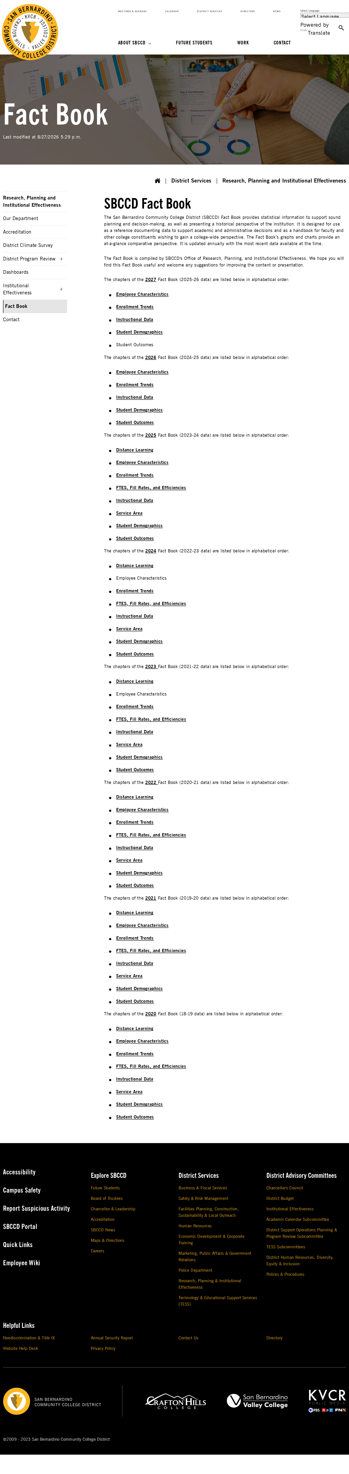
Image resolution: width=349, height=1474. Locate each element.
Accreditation (17, 232)
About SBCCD (132, 43)
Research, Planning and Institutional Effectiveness (284, 181)
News (277, 11)
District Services (209, 11)
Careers (97, 1251)
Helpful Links (19, 1325)
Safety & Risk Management (203, 1198)
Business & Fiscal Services (203, 1188)
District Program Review (29, 259)
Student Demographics (139, 332)
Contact (282, 43)
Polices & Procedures (285, 1274)
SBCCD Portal (20, 1226)
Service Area (129, 513)
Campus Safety (22, 1190)
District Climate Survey (28, 245)
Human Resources (195, 1226)
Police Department (195, 1270)
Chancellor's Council (284, 1188)
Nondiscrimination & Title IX (29, 1338)
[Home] (157, 181)
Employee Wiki (21, 1263)
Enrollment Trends (135, 307)
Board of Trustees (107, 1198)
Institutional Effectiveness (17, 289)
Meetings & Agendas (132, 11)
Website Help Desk (20, 1348)
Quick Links (18, 1244)
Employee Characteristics (142, 294)
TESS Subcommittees (285, 1247)
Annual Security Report (112, 1338)
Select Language (310, 10)
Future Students (194, 43)
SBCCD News (103, 1230)
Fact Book (16, 306)
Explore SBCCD (108, 1175)
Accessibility (19, 1172)
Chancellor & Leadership (113, 1209)
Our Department (20, 218)
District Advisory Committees (301, 1175)
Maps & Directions (108, 1240)
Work (243, 43)
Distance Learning (134, 450)
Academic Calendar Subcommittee (297, 1219)
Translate (319, 33)
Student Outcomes (135, 423)
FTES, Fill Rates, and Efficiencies (151, 488)
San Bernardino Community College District (71, 1439)
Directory (248, 11)
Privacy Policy (103, 1348)
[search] (341, 28)
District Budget (280, 1198)
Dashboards (15, 272)
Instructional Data (134, 320)
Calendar (172, 11)
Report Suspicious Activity (36, 1208)
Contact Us (189, 1338)
